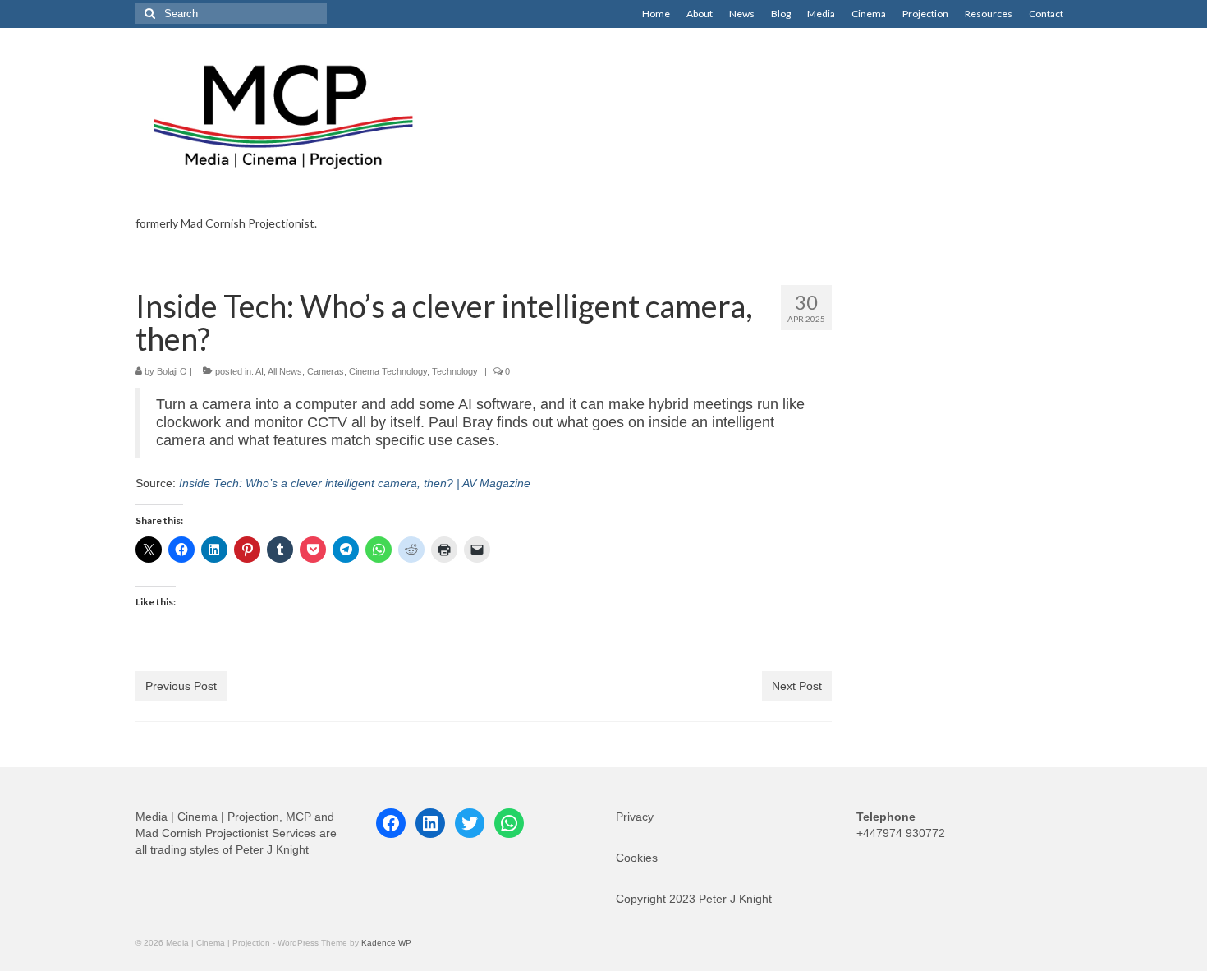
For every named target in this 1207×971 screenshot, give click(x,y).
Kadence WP (386, 942)
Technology (455, 371)
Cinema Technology (388, 371)
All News (285, 371)
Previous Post (181, 686)
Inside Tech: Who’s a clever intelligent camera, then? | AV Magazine (354, 483)
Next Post (797, 686)
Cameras (325, 371)
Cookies (637, 857)
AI (259, 371)
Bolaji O (172, 371)
